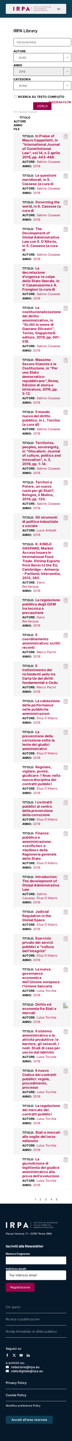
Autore (19, 51)
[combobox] (42, 57)
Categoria (22, 79)
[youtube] (21, 1355)
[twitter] (14, 1355)
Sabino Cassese (48, 162)
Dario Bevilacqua (33, 584)
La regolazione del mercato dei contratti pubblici (41, 1110)
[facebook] (7, 1355)
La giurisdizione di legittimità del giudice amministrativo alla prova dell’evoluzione (41, 1167)
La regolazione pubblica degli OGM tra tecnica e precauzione (41, 606)
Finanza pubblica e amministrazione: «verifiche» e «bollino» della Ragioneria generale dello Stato (39, 846)
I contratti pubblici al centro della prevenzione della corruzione (37, 808)
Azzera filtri (61, 102)
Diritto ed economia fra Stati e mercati (39, 1008)
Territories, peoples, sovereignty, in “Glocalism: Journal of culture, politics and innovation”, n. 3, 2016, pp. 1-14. (41, 453)
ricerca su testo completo (40, 97)
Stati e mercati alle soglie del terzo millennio (41, 1136)
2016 (36, 166)
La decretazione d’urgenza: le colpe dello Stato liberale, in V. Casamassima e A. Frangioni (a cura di (40, 278)
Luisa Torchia (46, 991)
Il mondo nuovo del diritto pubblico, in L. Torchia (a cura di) (41, 418)
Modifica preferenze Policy (23, 1405)
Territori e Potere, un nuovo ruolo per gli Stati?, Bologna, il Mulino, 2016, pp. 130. (38, 490)
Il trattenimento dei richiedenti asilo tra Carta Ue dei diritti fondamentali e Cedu (40, 674)
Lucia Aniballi (46, 530)
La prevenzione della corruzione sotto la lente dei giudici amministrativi (38, 740)
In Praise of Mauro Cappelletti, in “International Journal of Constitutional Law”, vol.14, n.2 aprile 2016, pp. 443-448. (41, 146)
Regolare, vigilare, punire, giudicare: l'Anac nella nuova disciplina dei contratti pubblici (41, 775)
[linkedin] (28, 1355)
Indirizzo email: (16, 1268)
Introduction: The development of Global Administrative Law (40, 883)
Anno (17, 65)
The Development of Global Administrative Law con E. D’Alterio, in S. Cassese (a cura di (40, 239)
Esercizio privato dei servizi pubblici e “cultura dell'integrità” (38, 944)
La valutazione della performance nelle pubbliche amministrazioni (41, 707)
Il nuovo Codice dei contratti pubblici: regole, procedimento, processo (39, 1078)
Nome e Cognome (18, 1253)
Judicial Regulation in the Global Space (36, 916)
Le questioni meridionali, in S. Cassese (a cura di (39, 179)
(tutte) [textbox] (23, 85)
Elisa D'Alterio (47, 718)
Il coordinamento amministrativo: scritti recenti (41, 641)
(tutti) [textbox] (22, 57)
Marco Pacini (46, 652)
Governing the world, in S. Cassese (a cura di (41, 206)
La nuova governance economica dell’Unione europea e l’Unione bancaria (41, 977)
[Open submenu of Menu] (59, 9)
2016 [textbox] (22, 71)
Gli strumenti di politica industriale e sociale (40, 521)
